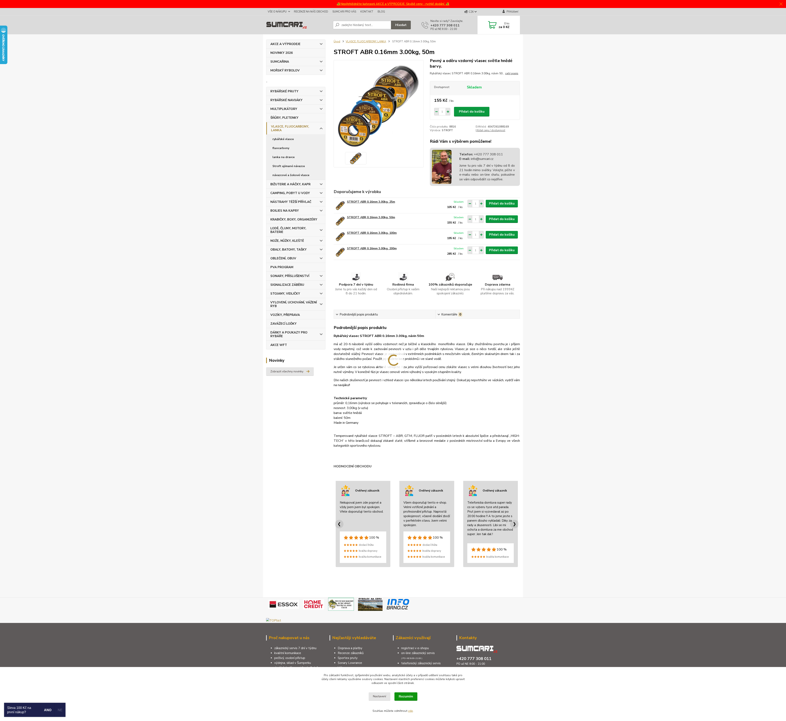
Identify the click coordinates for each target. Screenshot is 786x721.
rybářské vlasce (283, 139)
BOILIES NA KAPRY (284, 211)
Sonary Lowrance (350, 663)
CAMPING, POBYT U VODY (290, 193)
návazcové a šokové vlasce (290, 175)
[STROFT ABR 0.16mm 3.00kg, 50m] (340, 221)
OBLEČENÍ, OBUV (283, 258)
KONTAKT (366, 12)
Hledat (401, 25)
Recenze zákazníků (351, 653)
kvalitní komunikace (287, 653)
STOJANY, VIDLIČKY (285, 294)
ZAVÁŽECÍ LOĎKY (283, 324)
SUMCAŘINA (279, 62)
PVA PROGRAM (281, 267)
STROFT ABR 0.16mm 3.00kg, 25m (371, 202)
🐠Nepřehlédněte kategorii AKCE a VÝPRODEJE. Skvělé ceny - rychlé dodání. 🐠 (393, 4)
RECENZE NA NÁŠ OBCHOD (311, 12)
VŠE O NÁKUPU (277, 12)
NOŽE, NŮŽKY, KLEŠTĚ (287, 241)
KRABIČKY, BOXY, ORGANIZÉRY (293, 219)
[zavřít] (781, 4)
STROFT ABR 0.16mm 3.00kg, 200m (372, 248)
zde (410, 711)
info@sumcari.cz (482, 159)
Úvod (337, 41)
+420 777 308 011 (445, 25)
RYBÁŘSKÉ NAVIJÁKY (286, 100)
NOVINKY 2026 (281, 53)
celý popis (511, 73)
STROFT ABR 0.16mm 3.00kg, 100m (372, 233)
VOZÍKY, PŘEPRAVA (285, 315)
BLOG (381, 12)
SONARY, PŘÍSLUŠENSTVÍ (289, 276)
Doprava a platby (350, 648)
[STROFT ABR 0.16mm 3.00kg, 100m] (340, 236)
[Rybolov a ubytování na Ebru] (370, 604)
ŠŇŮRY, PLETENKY (284, 118)
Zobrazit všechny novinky (286, 371)
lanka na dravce (283, 157)
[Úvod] (298, 25)
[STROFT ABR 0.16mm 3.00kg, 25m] (340, 205)
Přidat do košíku (471, 111)
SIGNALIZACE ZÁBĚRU (287, 285)
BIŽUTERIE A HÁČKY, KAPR (290, 184)
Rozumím (406, 696)
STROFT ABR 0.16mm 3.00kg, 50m (371, 217)
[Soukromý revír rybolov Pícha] (341, 604)
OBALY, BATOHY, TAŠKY (288, 249)
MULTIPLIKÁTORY (283, 109)
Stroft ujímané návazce (288, 166)
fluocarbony (280, 148)
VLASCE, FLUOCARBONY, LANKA (290, 128)
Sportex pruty (348, 658)
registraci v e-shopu (415, 648)
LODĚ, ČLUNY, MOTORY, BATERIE (288, 230)
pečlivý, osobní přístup (289, 658)
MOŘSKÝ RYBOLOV (285, 70)
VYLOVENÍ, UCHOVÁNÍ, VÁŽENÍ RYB (293, 304)
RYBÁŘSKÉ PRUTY (284, 91)
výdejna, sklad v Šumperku (292, 663)
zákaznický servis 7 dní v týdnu (295, 648)
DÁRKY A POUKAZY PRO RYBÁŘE (288, 334)
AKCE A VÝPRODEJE (285, 44)
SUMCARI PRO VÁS (344, 12)
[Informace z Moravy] (398, 604)
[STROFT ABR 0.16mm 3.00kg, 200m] (340, 252)
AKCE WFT (278, 345)
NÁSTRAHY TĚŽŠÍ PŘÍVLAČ (290, 202)
